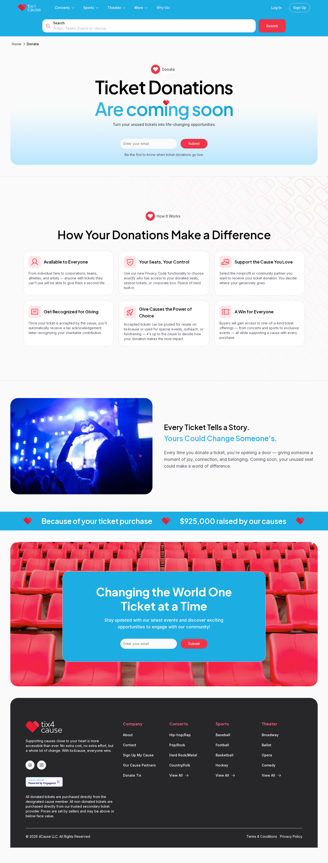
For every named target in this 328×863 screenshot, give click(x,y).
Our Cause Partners (139, 765)
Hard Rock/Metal (183, 755)
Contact (129, 745)
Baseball (223, 735)
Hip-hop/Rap (180, 735)
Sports (88, 8)
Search (59, 23)
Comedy (268, 765)
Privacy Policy (291, 836)
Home (16, 44)
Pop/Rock (177, 745)
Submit (194, 144)
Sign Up (299, 8)
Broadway (270, 735)
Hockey (222, 765)
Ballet (266, 745)
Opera (267, 755)
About (128, 735)
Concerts (62, 8)
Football (222, 745)
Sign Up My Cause (138, 755)
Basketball (224, 755)
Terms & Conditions (261, 836)
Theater (114, 8)
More (138, 8)
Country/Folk (179, 765)
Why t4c (163, 8)
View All (176, 775)
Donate (33, 44)
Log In (276, 8)
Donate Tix (132, 775)
